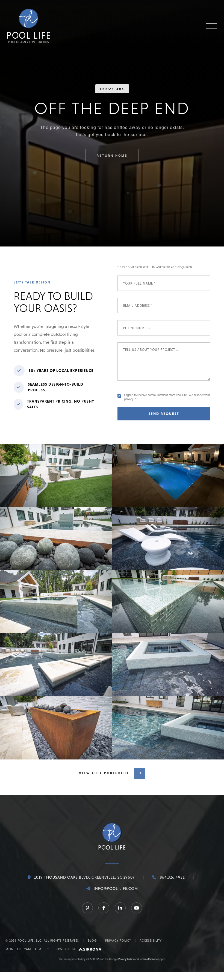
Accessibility (151, 940)
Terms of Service (148, 958)
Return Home (112, 155)
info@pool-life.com (116, 888)
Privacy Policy (118, 940)
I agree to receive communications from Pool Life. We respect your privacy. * (167, 397)
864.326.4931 (172, 877)
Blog (92, 940)
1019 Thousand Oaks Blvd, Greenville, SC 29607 (84, 877)
